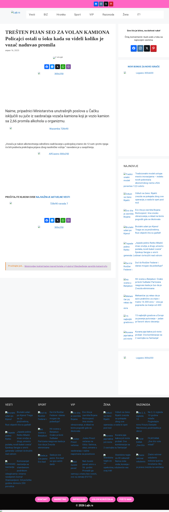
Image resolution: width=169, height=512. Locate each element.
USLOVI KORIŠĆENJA (102, 499)
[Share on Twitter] (57, 66)
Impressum (79, 499)
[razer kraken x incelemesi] (84, 511)
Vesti (32, 14)
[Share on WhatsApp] (63, 66)
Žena (125, 14)
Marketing (60, 499)
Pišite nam (125, 499)
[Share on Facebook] (46, 66)
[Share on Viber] (68, 66)
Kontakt (43, 499)
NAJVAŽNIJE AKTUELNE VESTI (53, 197)
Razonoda (108, 14)
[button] (159, 15)
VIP (92, 14)
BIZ (46, 14)
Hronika (61, 14)
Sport (77, 14)
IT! (138, 14)
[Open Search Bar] (150, 15)
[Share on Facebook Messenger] (52, 66)
